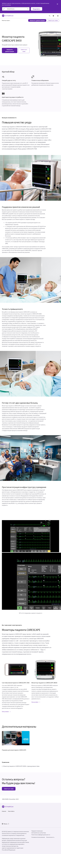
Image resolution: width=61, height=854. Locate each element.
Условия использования (38, 837)
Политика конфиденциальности (40, 834)
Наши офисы (11, 811)
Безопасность (50, 837)
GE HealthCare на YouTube (38, 833)
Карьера (4, 811)
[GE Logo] (7, 15)
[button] (50, 16)
